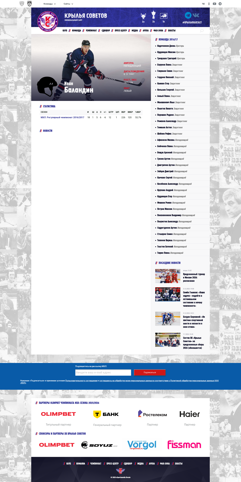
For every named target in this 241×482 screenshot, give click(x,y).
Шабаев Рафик (169, 133)
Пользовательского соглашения (81, 381)
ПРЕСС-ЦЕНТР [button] (121, 30)
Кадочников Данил (170, 45)
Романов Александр (172, 121)
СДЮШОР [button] (106, 30)
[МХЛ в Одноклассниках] (209, 4)
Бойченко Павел (171, 146)
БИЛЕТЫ (178, 463)
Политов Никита (170, 108)
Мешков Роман (171, 202)
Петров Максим (171, 209)
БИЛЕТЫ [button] (171, 30)
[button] (202, 30)
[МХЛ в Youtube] (214, 4)
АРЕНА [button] (146, 30)
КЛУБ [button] (65, 30)
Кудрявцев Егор (171, 196)
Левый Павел (168, 96)
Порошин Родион (170, 114)
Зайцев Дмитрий (172, 171)
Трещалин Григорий (171, 58)
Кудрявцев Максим (170, 52)
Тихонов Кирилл (171, 240)
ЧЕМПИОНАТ (95, 463)
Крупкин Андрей (172, 190)
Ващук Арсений (171, 152)
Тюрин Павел (170, 252)
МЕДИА (140, 463)
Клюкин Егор (168, 83)
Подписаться (150, 372)
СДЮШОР (128, 463)
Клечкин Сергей (171, 177)
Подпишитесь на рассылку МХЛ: (91, 366)
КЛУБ (68, 463)
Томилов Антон (169, 127)
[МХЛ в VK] (203, 4)
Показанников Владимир (176, 215)
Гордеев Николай (170, 77)
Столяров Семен (171, 234)
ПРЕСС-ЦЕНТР (113, 463)
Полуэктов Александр (174, 221)
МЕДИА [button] (135, 30)
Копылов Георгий (171, 89)
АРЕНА (152, 463)
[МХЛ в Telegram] (220, 4)
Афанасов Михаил (172, 140)
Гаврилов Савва (170, 71)
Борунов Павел (169, 64)
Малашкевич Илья (171, 102)
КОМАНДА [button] (76, 30)
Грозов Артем (170, 158)
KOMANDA (80, 463)
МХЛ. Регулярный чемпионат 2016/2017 (62, 117)
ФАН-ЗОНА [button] (158, 30)
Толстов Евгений (172, 246)
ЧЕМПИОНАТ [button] (91, 30)
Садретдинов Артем (173, 227)
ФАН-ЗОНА (165, 463)
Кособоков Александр (174, 183)
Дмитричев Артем (172, 165)
